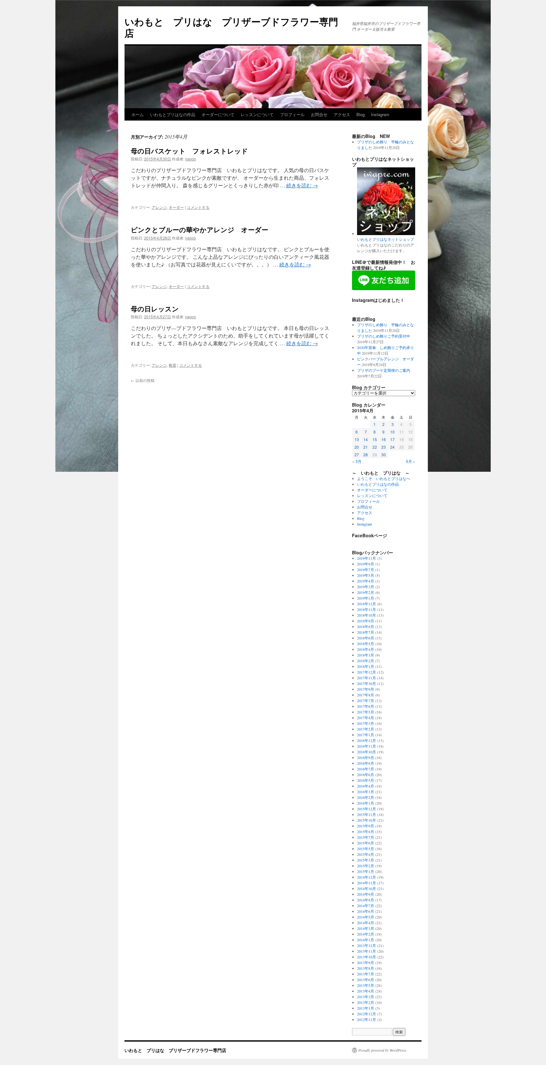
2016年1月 (365, 803)
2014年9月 (365, 894)
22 (375, 447)
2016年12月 (366, 740)
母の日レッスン (155, 308)
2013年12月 (366, 945)
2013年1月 (365, 1008)
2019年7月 (365, 569)
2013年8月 (365, 968)
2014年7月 (365, 905)
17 (392, 439)
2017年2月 (365, 729)
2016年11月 (366, 746)
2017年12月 (366, 672)
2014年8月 (365, 899)
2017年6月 (365, 706)
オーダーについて (218, 114)
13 (357, 439)
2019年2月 (365, 592)
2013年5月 (365, 985)
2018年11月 (366, 609)
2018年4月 (365, 649)
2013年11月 (366, 951)
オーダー (176, 207)
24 (392, 447)
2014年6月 (365, 911)
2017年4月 (365, 717)
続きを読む (302, 185)
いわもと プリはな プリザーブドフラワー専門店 (231, 27)
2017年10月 (366, 683)
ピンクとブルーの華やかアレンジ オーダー (199, 229)
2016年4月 (365, 785)
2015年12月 (366, 808)
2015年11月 (366, 814)
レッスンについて (257, 114)
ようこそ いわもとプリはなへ (383, 478)
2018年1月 (365, 666)
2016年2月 (365, 797)
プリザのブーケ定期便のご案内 (383, 370)
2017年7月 (365, 700)
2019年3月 (365, 586)
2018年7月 (365, 632)
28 (365, 454)
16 (383, 439)
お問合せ (319, 114)
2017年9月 (365, 689)
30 (383, 454)
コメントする (198, 207)
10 (392, 431)
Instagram (380, 114)
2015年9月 (365, 825)
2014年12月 (366, 877)
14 (365, 439)
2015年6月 (365, 842)
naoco (190, 158)
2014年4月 (365, 922)
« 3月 (356, 461)
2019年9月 (365, 563)
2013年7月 (365, 973)
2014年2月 (365, 934)
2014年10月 (366, 888)
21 (365, 447)
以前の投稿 (143, 380)
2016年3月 (365, 791)
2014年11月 (366, 882)
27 (357, 454)
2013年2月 (365, 1002)
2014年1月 (365, 939)
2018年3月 (365, 654)
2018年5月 (365, 643)
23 (383, 447)
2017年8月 (365, 694)
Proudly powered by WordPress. (382, 1050)
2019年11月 (366, 558)
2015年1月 (365, 871)
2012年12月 (366, 1013)
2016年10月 (366, 751)
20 (357, 447)
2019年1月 (365, 598)
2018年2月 (365, 660)
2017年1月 (365, 734)
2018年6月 (365, 637)
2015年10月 (366, 820)
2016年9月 (365, 757)
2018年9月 (365, 620)
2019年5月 (365, 575)
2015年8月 (365, 831)
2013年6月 (365, 979)
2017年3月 (365, 723)
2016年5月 (365, 780)
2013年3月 (365, 996)
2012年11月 (366, 1019)
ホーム (137, 114)
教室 (172, 365)
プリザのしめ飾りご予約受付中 (383, 336)
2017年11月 (366, 677)
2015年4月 (365, 854)
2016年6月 (365, 774)
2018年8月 (365, 626)
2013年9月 (365, 962)
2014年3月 (365, 928)
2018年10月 (366, 615)
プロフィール (292, 114)
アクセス (342, 114)
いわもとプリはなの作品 (172, 114)
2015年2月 (365, 865)
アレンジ (159, 207)
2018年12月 (366, 603)
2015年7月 (365, 837)
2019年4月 (365, 580)
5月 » (410, 461)
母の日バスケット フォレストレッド (189, 150)
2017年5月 (365, 711)
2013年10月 (366, 956)
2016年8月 (365, 763)
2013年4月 (365, 990)
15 (375, 439)
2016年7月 (365, 768)
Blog (360, 114)
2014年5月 (365, 916)
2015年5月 (365, 848)
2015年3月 (365, 860)
